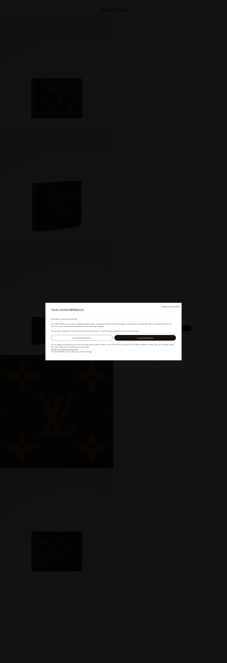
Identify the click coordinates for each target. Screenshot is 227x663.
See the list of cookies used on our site (64, 349)
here (90, 352)
